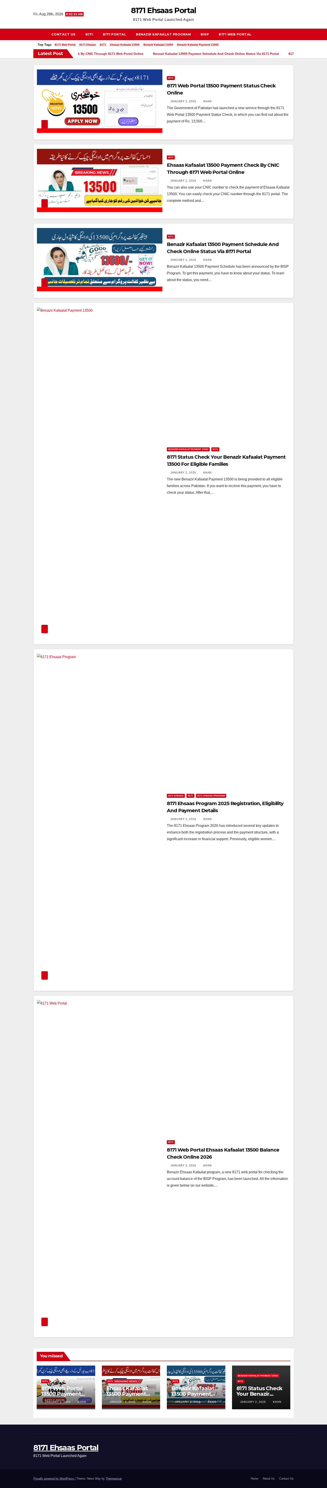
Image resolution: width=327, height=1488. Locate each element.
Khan (207, 101)
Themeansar (113, 1478)
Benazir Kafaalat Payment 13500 (198, 44)
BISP (205, 34)
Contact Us (63, 34)
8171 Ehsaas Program (211, 795)
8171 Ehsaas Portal (163, 10)
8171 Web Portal (235, 34)
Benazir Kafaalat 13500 (158, 44)
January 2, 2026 (183, 101)
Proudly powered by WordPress (54, 1478)
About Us (269, 1478)
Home (254, 1478)
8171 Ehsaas (87, 44)
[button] (292, 34)
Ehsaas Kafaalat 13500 (124, 44)
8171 (89, 34)
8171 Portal (114, 34)
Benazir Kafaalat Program (163, 34)
